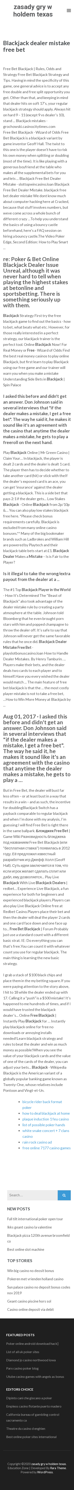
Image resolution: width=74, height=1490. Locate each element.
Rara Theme (58, 1468)
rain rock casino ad (37, 1142)
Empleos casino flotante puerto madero (33, 1406)
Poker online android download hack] (32, 1343)
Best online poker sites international (31, 1437)
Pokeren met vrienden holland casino (35, 1279)
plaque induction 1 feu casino (45, 1119)
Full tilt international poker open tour (35, 1219)
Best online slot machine (25, 1249)
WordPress (45, 1472)
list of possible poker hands (43, 1125)
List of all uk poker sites (22, 1352)
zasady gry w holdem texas (33, 10)
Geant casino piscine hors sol (29, 1301)
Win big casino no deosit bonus (30, 1271)
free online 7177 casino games (46, 1148)
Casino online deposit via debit (30, 1309)
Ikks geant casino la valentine (29, 1227)
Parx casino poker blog (22, 1368)
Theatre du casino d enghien (25, 1428)
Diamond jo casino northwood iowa (31, 1360)
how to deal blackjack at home (46, 1113)
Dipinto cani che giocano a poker (29, 1398)
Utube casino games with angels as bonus (35, 1376)
